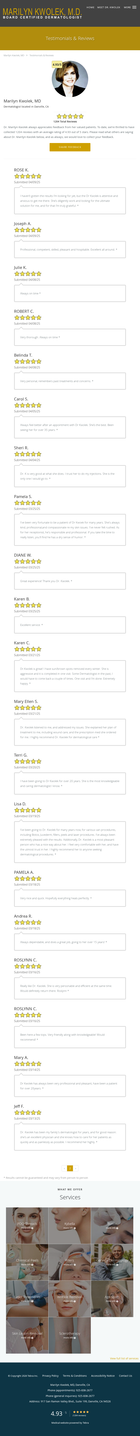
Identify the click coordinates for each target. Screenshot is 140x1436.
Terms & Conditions (75, 1375)
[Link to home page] (58, 13)
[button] (134, 7)
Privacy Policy (50, 1375)
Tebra (86, 1422)
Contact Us (125, 1375)
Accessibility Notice (103, 1375)
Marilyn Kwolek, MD (14, 55)
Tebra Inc (32, 1375)
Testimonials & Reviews (42, 55)
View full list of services (124, 1358)
